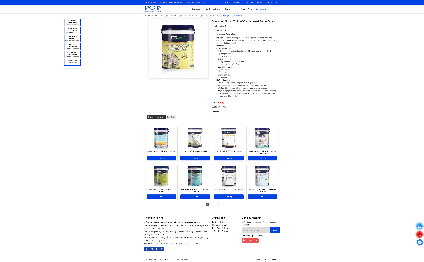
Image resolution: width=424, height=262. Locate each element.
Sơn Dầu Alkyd (246, 9)
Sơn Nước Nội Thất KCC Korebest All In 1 (161, 190)
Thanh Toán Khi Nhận (220, 228)
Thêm (274, 9)
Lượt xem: (216, 107)
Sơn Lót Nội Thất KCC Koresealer (229, 151)
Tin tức (259, 2)
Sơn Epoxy (196, 9)
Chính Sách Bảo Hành (220, 231)
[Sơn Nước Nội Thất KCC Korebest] (161, 129)
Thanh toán (248, 2)
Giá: (213, 103)
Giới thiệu (225, 2)
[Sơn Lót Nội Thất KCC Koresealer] (229, 129)
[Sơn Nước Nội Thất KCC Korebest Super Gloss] (262, 129)
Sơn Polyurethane (213, 9)
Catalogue (236, 2)
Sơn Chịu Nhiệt (231, 9)
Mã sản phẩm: (218, 26)
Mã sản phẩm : (222, 30)
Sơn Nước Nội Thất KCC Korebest (161, 151)
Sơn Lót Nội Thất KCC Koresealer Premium (262, 190)
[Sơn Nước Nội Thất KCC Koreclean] (229, 167)
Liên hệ (269, 2)
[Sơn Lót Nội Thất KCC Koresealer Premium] (262, 167)
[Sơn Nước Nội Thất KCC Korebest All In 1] (161, 167)
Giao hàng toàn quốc (219, 225)
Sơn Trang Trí (261, 9)
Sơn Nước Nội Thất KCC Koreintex (195, 151)
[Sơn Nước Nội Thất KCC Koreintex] (195, 129)
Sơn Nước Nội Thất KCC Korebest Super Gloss (262, 152)
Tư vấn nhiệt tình (218, 222)
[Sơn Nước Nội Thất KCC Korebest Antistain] (195, 167)
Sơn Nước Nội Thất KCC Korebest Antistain (195, 190)
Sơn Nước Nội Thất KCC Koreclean (228, 189)
